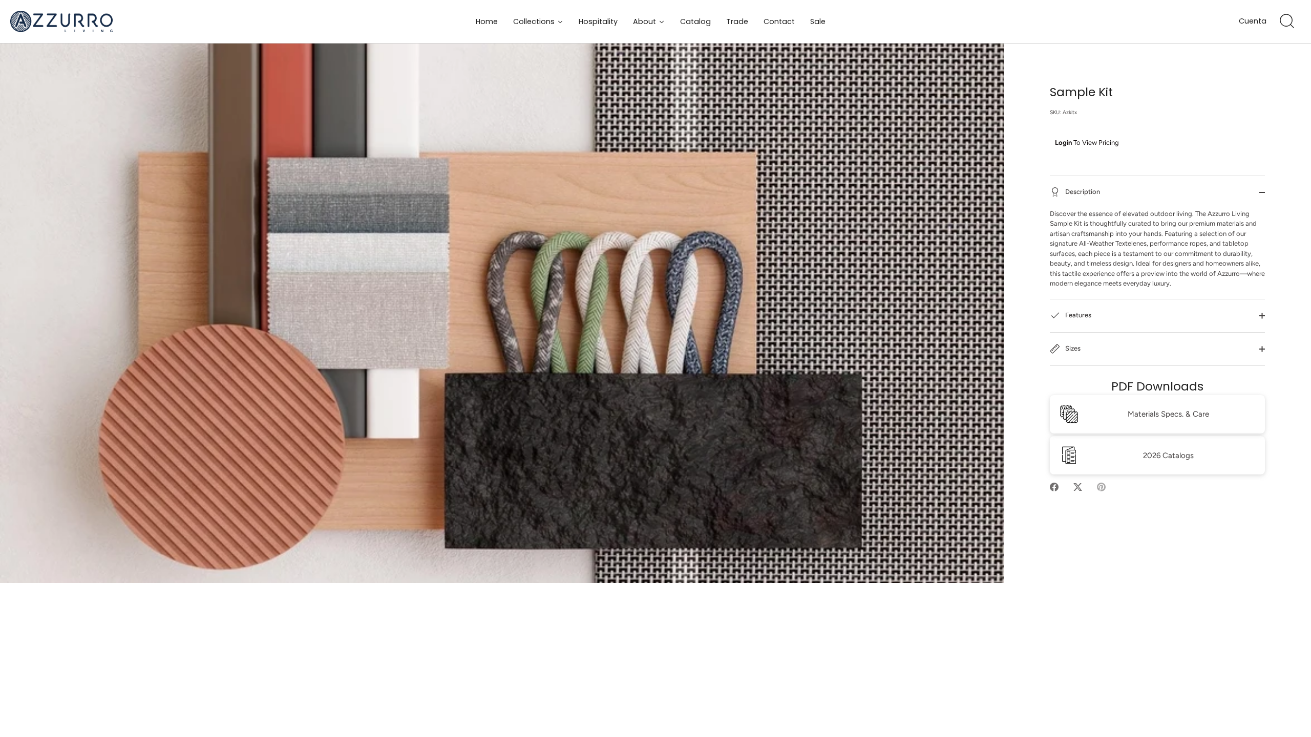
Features (1077, 315)
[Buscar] (1287, 21)
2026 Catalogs (1168, 455)
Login (1063, 142)
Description (1082, 192)
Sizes (1072, 348)
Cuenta (1252, 21)
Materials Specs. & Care (1168, 414)
